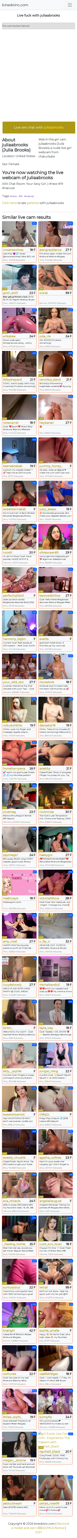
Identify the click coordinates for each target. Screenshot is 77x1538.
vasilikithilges (48, 1374)
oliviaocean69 (49, 552)
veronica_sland (50, 379)
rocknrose (46, 812)
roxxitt (7, 552)
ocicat (43, 293)
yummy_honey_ (50, 466)
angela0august (50, 1201)
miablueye (10, 898)
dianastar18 (47, 725)
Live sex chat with (39, 127)
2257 (38, 1532)
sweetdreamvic (14, 1114)
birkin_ (8, 1028)
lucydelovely (12, 984)
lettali (43, 1287)
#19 (20, 196)
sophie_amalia (49, 1330)
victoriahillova (49, 898)
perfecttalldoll (13, 595)
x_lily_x (44, 941)
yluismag (9, 812)
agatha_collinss (50, 1157)
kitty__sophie (12, 1071)
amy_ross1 (10, 941)
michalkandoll (49, 984)
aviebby (44, 768)
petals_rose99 (49, 1503)
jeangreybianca (50, 250)
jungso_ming (48, 1071)
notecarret (11, 422)
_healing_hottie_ (14, 1244)
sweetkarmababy (14, 509)
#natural (29, 196)
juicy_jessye (47, 509)
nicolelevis (46, 682)
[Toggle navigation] (70, 5)
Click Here (9, 203)
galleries (33, 203)
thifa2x (44, 1114)
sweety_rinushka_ (14, 1157)
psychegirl (10, 855)
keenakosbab (12, 466)
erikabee (9, 336)
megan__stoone (14, 1460)
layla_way (46, 1028)
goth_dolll (10, 293)
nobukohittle (12, 725)
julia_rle (45, 336)
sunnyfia (45, 1417)
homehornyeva (14, 768)
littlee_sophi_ (12, 1417)
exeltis (44, 639)
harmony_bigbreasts (14, 639)
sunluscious (11, 1287)
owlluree (9, 1374)
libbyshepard (12, 379)
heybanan (46, 422)
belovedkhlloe (49, 595)
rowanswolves (13, 250)
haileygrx (46, 855)
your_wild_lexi (13, 682)
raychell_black (49, 1451)
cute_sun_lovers (50, 1244)
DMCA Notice (54, 1528)
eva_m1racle (11, 1201)
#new (13, 196)
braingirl (9, 1330)
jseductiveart (12, 1503)
